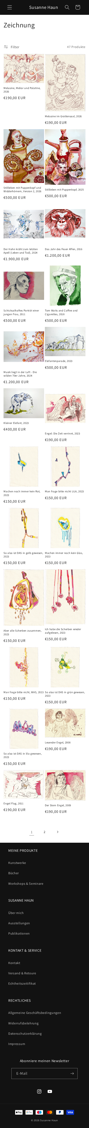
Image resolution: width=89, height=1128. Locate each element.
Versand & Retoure (22, 973)
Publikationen (19, 933)
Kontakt (14, 963)
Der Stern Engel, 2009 (58, 805)
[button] (9, 7)
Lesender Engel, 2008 (57, 742)
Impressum (16, 1044)
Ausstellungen (19, 923)
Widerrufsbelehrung (23, 1023)
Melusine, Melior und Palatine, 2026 (22, 89)
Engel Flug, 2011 (14, 803)
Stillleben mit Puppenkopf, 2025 (64, 189)
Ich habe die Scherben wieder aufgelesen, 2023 (63, 630)
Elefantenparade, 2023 (58, 361)
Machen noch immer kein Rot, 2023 (22, 493)
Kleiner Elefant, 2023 (16, 423)
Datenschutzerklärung (25, 1033)
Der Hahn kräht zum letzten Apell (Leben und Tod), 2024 (21, 250)
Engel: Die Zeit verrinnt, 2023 (62, 433)
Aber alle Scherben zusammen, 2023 (22, 632)
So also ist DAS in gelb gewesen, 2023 (23, 554)
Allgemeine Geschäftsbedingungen (34, 1013)
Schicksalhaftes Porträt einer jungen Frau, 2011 (21, 312)
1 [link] (32, 832)
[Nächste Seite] (57, 832)
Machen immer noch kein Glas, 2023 (64, 554)
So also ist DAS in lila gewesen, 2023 (23, 755)
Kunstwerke (17, 863)
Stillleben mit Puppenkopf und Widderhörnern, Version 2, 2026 (22, 189)
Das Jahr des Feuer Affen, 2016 (63, 249)
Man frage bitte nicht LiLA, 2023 (64, 491)
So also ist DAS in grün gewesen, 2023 (65, 693)
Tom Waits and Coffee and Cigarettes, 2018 (61, 312)
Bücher (13, 873)
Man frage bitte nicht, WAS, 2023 (23, 692)
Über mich (16, 913)
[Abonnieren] (72, 1073)
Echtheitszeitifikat (22, 983)
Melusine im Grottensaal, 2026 (63, 116)
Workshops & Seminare (25, 883)
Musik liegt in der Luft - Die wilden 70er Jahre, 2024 (20, 373)
